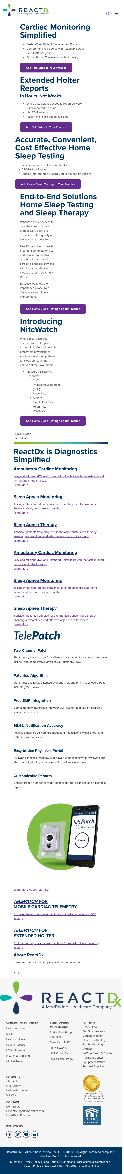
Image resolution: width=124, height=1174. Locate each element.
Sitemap (15, 1162)
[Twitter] (18, 1134)
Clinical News (14, 1061)
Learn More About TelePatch (32, 890)
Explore (18, 973)
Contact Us (13, 1106)
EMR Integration (16, 1050)
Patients (89, 1022)
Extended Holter (16, 1039)
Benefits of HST (60, 1042)
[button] (108, 14)
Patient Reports (15, 1045)
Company (13, 1077)
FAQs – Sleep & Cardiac (98, 1053)
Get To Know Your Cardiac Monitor (94, 1033)
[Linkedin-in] (34, 1134)
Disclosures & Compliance (93, 1162)
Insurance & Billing (18, 1056)
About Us (12, 1081)
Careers (11, 1094)
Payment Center (93, 1057)
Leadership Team (17, 1090)
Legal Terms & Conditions (59, 1162)
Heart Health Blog (94, 1040)
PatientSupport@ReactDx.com (25, 1111)
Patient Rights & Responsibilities (44, 1166)
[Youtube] (26, 1134)
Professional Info (16, 1028)
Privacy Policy (31, 1162)
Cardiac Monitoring (22, 1022)
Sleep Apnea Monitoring (59, 1024)
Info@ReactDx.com (18, 1115)
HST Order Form (60, 1053)
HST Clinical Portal (61, 1059)
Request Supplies (93, 1066)
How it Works (58, 1048)
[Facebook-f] (9, 1134)
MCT (9, 1033)
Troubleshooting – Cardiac (94, 1046)
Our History (13, 1086)
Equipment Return (94, 1062)
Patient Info (90, 1027)
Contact (12, 1102)
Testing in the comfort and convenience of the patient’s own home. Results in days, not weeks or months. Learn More (56, 508)
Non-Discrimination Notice (82, 1166)
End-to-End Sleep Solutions (61, 1034)
